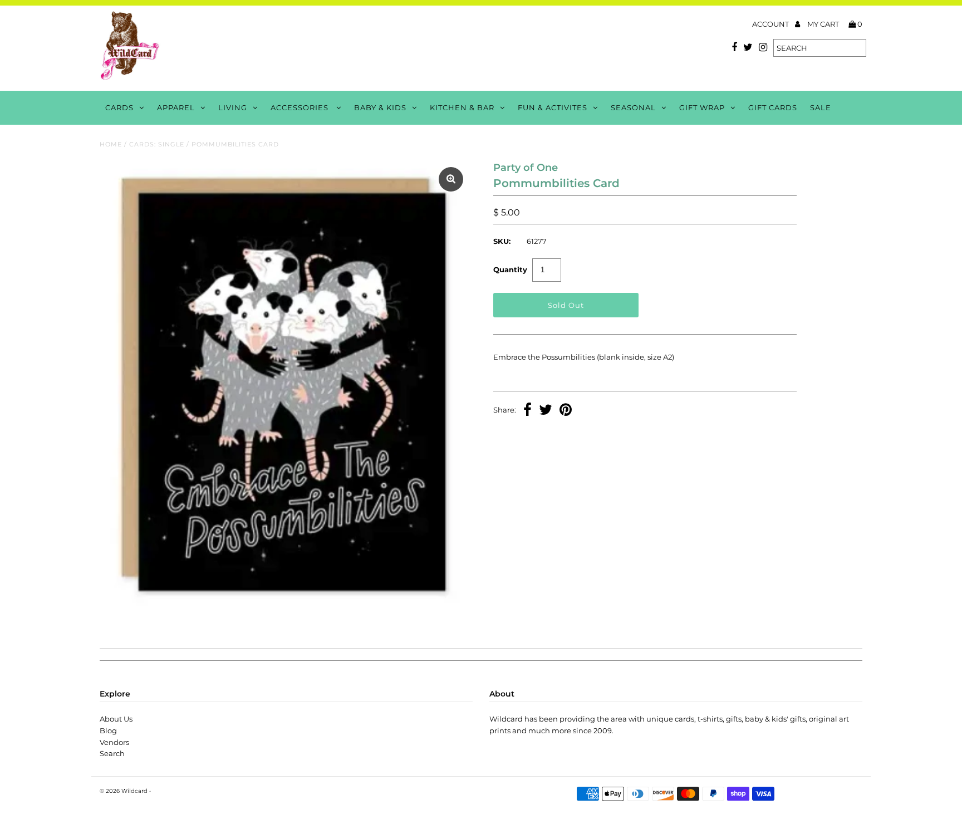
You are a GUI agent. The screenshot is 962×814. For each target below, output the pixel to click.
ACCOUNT (771, 23)
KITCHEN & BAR (462, 107)
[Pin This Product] (565, 411)
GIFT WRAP (702, 107)
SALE (820, 107)
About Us (116, 718)
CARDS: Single (156, 144)
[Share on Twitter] (545, 411)
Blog (108, 730)
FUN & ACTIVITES (552, 107)
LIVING (232, 107)
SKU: (502, 241)
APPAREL (176, 107)
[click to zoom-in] (451, 179)
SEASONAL (633, 107)
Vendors (114, 742)
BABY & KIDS (380, 107)
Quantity (510, 269)
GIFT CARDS (772, 107)
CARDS (119, 107)
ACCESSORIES (301, 107)
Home (111, 144)
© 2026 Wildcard (124, 791)
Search (112, 753)
